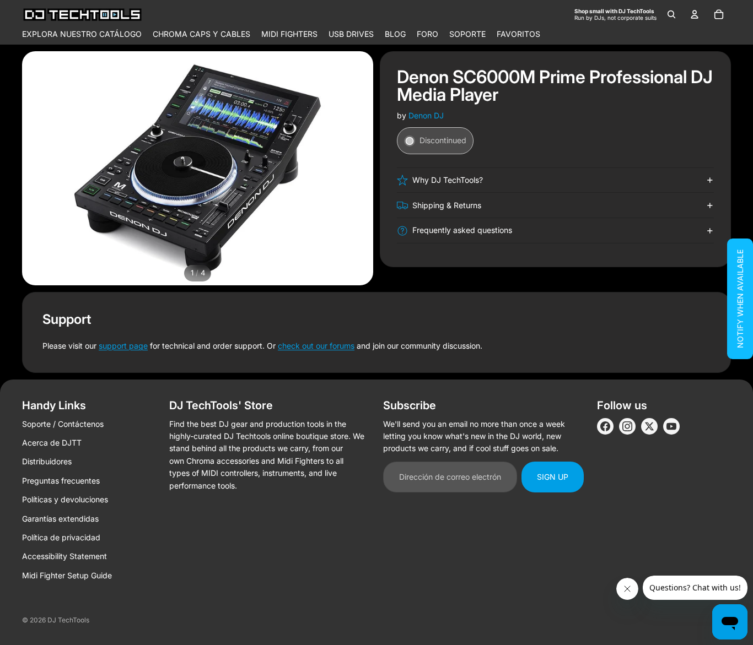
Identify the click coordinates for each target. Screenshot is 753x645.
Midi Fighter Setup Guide (67, 575)
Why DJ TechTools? (447, 180)
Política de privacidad (61, 537)
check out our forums (316, 345)
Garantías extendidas (60, 518)
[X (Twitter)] (649, 426)
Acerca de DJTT (52, 442)
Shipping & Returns (446, 205)
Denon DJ (426, 115)
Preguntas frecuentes (61, 480)
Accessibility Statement (64, 556)
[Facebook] (605, 426)
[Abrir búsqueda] (671, 14)
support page (123, 345)
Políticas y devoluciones (65, 499)
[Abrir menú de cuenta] (694, 14)
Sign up (552, 476)
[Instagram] (627, 426)
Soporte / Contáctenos (63, 424)
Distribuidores (47, 461)
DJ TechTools (68, 620)
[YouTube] (671, 426)
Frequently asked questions (462, 230)
